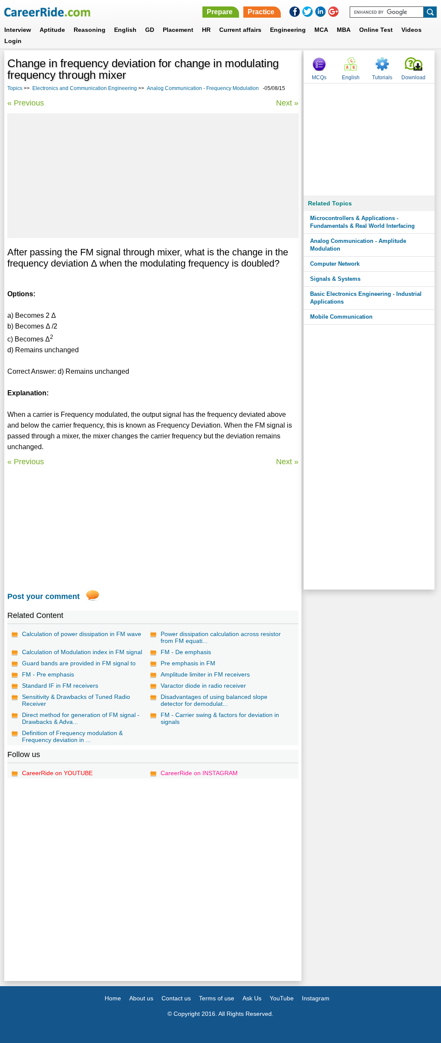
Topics (14, 88)
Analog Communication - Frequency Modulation (203, 88)
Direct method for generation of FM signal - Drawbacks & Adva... (81, 718)
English (125, 29)
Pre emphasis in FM (188, 663)
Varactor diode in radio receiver (203, 685)
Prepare (220, 12)
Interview (17, 29)
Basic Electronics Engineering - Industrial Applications (366, 298)
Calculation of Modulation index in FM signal (82, 652)
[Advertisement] (152, 175)
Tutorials (382, 77)
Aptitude (52, 29)
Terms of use (216, 998)
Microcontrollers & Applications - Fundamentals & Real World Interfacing (362, 222)
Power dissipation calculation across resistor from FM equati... (221, 637)
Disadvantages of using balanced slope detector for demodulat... (214, 700)
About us (141, 998)
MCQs (319, 77)
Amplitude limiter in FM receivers (205, 674)
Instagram (315, 998)
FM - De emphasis (186, 652)
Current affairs (240, 29)
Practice (261, 12)
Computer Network (335, 264)
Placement (178, 29)
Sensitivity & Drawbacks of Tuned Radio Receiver (76, 700)
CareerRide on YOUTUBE (57, 773)
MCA (321, 29)
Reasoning (90, 29)
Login (13, 40)
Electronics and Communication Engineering (84, 88)
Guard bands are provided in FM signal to (79, 663)
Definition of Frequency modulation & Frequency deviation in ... (72, 736)
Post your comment (43, 596)
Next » (287, 103)
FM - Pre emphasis (48, 674)
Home (113, 998)
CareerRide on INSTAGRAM (199, 773)
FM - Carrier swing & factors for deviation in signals (220, 718)
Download (413, 77)
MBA (344, 29)
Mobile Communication (341, 317)
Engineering (288, 29)
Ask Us (251, 998)
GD (149, 29)
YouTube (282, 998)
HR (206, 29)
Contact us (176, 998)
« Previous (25, 103)
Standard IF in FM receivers (60, 685)
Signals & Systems (335, 279)
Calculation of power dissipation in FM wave (81, 633)
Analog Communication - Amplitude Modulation (358, 245)
